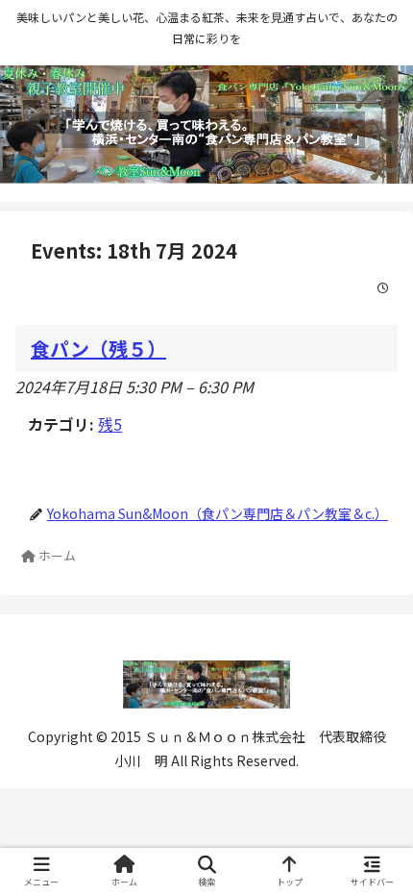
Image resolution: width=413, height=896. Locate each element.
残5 (110, 424)
